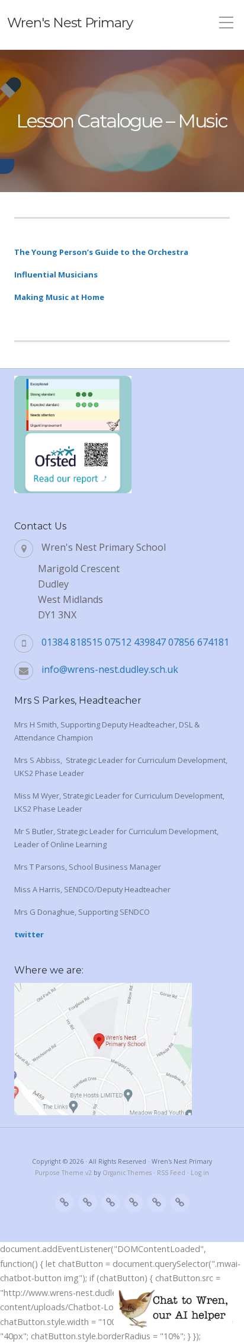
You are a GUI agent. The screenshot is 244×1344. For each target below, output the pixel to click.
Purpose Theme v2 (63, 1173)
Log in (200, 1173)
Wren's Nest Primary (70, 22)
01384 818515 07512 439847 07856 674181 (135, 642)
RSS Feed (171, 1173)
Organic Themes (127, 1173)
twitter (29, 934)
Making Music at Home (59, 297)
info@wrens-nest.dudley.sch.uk (109, 669)
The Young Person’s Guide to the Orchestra (101, 252)
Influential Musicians (56, 274)
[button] (173, 1308)
